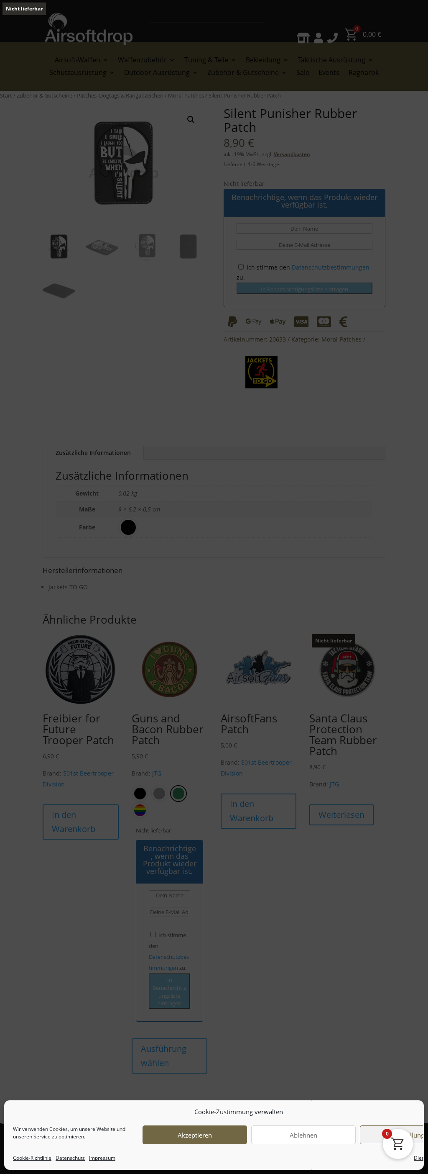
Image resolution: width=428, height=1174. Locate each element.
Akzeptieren (195, 1135)
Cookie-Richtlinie (32, 1157)
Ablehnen (303, 1135)
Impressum (102, 1157)
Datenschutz (70, 1157)
